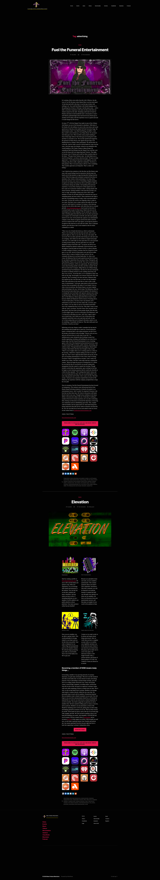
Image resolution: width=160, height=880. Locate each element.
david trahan (66, 479)
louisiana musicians (80, 801)
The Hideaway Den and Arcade (74, 485)
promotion (66, 804)
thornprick (84, 485)
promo (93, 802)
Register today (80, 729)
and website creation (84, 478)
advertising (75, 478)
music (86, 801)
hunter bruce (84, 481)
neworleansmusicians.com (75, 484)
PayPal (69, 719)
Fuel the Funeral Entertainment (80, 49)
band (73, 798)
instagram (94, 799)
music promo (91, 801)
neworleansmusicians (84, 802)
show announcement (80, 804)
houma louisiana (77, 481)
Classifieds (113, 5)
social (86, 804)
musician (66, 802)
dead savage (83, 479)
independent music (68, 799)
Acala (71, 478)
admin (74, 54)
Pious (88, 484)
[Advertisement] (37, 21)
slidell (65, 485)
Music (84, 5)
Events (77, 5)
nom (90, 802)
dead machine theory (75, 479)
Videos (90, 5)
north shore (83, 484)
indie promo (89, 799)
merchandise (87, 717)
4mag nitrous (67, 478)
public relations (93, 484)
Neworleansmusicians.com (74, 208)
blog (80, 44)
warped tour (89, 485)
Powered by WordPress (67, 876)
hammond (70, 481)
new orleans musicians (73, 802)
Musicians (121, 5)
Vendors (106, 5)
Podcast (129, 5)
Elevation (79, 501)
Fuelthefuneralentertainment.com (82, 410)
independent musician (78, 799)
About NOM (96, 823)
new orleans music (85, 482)
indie (85, 799)
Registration (65, 574)
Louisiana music (70, 482)
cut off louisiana (92, 478)
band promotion (85, 798)
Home (71, 5)
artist (70, 798)
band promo (78, 798)
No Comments (86, 54)
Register (107, 821)
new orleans (77, 482)
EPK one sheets (90, 479)
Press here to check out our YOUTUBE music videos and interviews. (80, 423)
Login (83, 823)
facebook (91, 798)
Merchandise (98, 5)
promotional (71, 804)
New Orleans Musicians (53, 876)
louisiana (89, 481)
